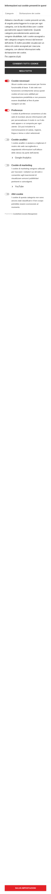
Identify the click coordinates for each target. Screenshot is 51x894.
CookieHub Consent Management (25, 214)
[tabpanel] (25, 121)
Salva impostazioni (25, 888)
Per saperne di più (13, 56)
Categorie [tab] (9, 13)
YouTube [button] (19, 186)
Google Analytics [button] (23, 158)
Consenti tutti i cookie (25, 64)
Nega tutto (25, 71)
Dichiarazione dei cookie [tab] (29, 13)
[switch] (6, 81)
